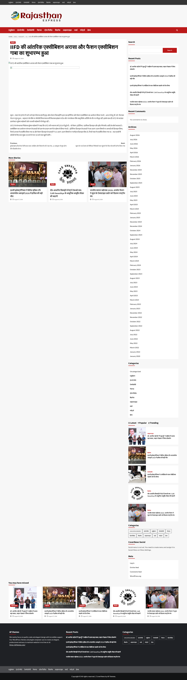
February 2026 (135, 161)
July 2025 (133, 191)
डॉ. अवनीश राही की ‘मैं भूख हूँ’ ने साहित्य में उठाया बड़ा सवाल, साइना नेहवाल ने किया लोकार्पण (152, 68)
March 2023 (134, 300)
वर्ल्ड (63, 2)
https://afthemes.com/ (17, 645)
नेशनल (33, 2)
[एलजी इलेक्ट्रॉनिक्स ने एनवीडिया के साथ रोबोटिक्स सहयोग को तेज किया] (137, 474)
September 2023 (136, 274)
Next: (100, 144)
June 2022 (134, 339)
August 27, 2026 (18, 199)
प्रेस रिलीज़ (41, 2)
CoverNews (100, 676)
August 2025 (135, 187)
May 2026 (133, 148)
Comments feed (136, 572)
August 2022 (135, 330)
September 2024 (136, 235)
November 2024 (136, 226)
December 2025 (136, 170)
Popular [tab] (143, 422)
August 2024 (135, 239)
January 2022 (135, 352)
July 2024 (133, 243)
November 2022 (136, 317)
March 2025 (134, 209)
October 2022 (135, 321)
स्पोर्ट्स (69, 2)
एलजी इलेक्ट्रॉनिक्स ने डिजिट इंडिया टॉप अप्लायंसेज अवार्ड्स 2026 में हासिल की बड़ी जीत (26, 193)
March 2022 (134, 348)
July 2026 (133, 139)
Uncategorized (135, 371)
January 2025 (135, 217)
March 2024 (134, 261)
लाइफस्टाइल (56, 2)
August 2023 (135, 278)
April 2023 (134, 295)
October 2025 (135, 178)
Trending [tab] (154, 422)
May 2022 (133, 343)
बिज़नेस (48, 2)
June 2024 (134, 248)
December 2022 (136, 313)
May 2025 (133, 200)
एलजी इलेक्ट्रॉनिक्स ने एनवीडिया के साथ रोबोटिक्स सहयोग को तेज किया (150, 85)
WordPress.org (135, 576)
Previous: (38, 146)
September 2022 (136, 326)
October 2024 (135, 230)
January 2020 (135, 356)
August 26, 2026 (58, 199)
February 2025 (135, 213)
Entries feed (134, 567)
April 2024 (134, 256)
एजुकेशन (11, 2)
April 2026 (134, 152)
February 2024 (135, 265)
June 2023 (134, 287)
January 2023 (135, 308)
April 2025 (134, 204)
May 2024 (133, 252)
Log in (132, 563)
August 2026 (135, 135)
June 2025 (134, 196)
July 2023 (133, 282)
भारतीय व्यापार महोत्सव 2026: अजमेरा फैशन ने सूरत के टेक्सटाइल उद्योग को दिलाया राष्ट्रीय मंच (107, 193)
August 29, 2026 (18, 616)
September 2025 (136, 183)
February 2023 (135, 304)
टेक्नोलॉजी (26, 2)
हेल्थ (74, 2)
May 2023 (133, 291)
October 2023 (135, 269)
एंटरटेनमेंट (18, 2)
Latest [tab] (133, 422)
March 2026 (134, 157)
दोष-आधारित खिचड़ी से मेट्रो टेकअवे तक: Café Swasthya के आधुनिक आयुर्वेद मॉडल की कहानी (67, 193)
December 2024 (136, 222)
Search (131, 42)
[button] (177, 30)
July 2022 (133, 335)
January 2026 (135, 165)
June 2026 (134, 144)
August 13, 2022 (19, 58)
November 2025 (136, 174)
